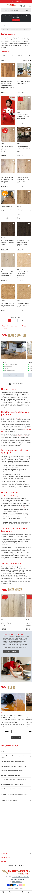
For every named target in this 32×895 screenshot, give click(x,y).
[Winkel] (21, 6)
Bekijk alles (15, 737)
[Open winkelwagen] (30, 6)
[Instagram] (15, 865)
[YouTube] (19, 865)
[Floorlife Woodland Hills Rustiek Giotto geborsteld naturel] (8, 229)
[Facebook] (17, 865)
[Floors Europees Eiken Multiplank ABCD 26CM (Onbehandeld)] (8, 166)
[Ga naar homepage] (11, 5)
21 (22, 321)
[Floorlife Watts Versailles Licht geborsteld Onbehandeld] (24, 260)
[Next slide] (29, 29)
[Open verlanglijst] (27, 6)
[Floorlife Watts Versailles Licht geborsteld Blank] (24, 291)
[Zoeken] (27, 10)
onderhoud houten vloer (15, 559)
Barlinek (20, 55)
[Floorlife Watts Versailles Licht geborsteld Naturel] (8, 291)
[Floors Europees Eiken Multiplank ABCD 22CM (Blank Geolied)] (24, 103)
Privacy (21, 888)
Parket (13, 29)
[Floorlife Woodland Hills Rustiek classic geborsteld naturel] (24, 197)
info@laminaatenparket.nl (17, 879)
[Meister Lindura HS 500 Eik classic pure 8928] (24, 70)
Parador (28, 55)
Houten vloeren (6, 29)
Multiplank (25, 29)
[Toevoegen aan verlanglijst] (13, 64)
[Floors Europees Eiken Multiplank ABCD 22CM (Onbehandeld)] (24, 166)
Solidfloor (11, 55)
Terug (3, 25)
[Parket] (13, 350)
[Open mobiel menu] (2, 5)
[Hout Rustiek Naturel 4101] (8, 197)
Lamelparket (19, 29)
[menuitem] (3, 893)
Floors (4, 55)
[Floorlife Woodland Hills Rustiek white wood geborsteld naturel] (8, 260)
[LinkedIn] (21, 865)
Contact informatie (17, 881)
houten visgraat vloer (21, 435)
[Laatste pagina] (28, 320)
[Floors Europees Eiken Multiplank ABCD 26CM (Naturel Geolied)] (8, 134)
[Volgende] (25, 320)
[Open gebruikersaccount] (24, 6)
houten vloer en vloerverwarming (17, 506)
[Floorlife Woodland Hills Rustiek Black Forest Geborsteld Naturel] (24, 229)
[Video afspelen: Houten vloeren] (8, 110)
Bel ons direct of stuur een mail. (11, 839)
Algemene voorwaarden (13, 888)
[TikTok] (23, 865)
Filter (4, 60)
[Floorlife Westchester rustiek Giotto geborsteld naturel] (24, 134)
